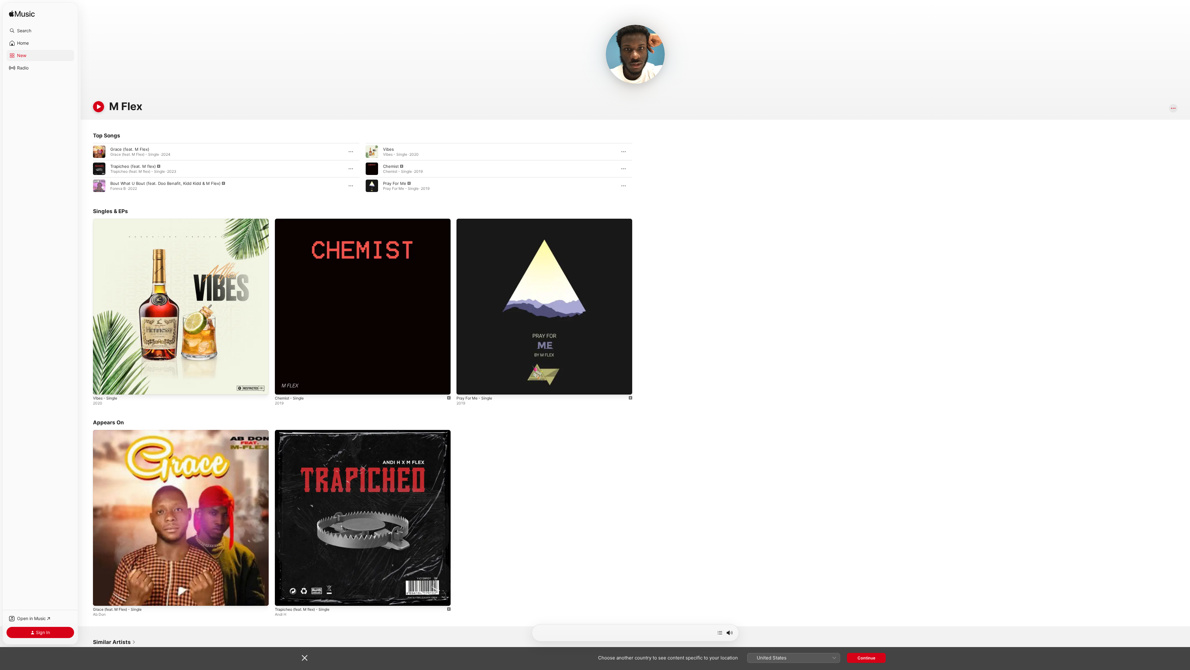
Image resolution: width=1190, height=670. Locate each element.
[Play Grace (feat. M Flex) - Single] (100, 597)
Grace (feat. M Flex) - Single (120, 432)
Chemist (391, 166)
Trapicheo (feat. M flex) (133, 166)
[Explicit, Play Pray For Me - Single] (464, 386)
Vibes (388, 149)
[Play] (98, 106)
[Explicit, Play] (99, 169)
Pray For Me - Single (476, 221)
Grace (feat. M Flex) (129, 149)
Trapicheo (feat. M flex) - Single (306, 432)
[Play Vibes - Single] (100, 386)
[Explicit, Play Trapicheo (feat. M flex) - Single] (282, 597)
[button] (40, 30)
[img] (22, 14)
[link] (114, 642)
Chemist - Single (291, 221)
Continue (866, 657)
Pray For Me (394, 183)
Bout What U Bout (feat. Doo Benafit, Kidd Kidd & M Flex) (165, 183)
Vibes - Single (106, 221)
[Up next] (720, 632)
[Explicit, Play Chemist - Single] (282, 386)
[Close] (304, 658)
